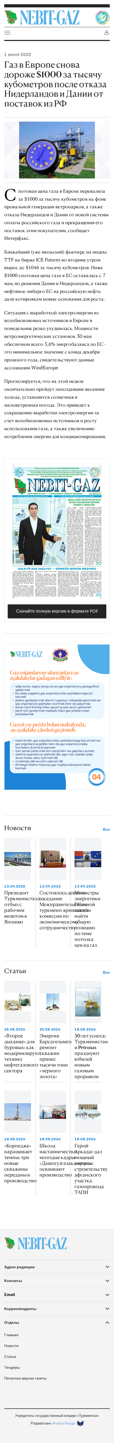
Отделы (11, 1322)
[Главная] (48, 17)
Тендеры (12, 1367)
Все (106, 829)
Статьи (10, 1356)
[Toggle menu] (7, 32)
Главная (11, 1335)
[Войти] (106, 32)
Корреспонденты (20, 1309)
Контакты (13, 1281)
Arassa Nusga (63, 1423)
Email (9, 1295)
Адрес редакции (19, 1267)
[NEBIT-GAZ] (35, 1243)
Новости (11, 1346)
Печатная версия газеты (25, 1378)
